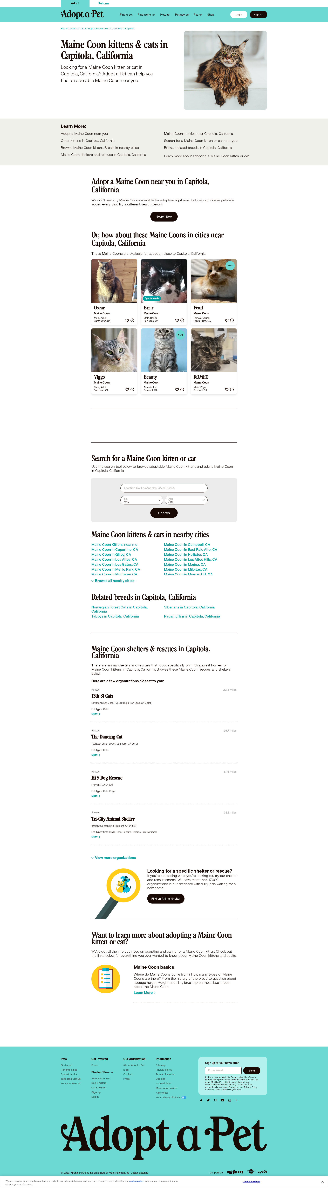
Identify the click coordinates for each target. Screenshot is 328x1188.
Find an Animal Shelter (165, 898)
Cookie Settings (139, 1172)
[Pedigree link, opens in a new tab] (251, 1171)
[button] (127, 320)
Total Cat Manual (70, 1083)
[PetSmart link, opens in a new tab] (235, 1172)
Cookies (160, 1078)
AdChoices (162, 1092)
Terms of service (165, 1074)
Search (164, 513)
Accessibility (163, 1083)
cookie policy (136, 1181)
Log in (95, 1096)
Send (252, 1070)
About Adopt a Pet (133, 1065)
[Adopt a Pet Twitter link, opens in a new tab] (209, 1100)
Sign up (258, 14)
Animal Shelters (100, 1078)
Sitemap (160, 1065)
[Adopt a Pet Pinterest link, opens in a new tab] (216, 1100)
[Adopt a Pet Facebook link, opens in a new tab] (202, 1100)
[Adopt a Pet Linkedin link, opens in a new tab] (237, 1100)
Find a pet (66, 1065)
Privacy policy (164, 1069)
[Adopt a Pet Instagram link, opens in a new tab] (230, 1100)
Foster (198, 14)
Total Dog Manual (71, 1078)
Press (126, 1078)
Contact (127, 1074)
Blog (125, 1069)
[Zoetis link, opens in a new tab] (262, 1171)
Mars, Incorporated (166, 1088)
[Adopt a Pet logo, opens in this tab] (164, 1140)
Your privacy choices (168, 1097)
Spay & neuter (69, 1074)
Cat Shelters (98, 1087)
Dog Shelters (98, 1082)
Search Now (164, 216)
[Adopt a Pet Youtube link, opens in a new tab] (223, 1100)
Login (239, 14)
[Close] (322, 1181)
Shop (210, 14)
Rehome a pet (69, 1069)
